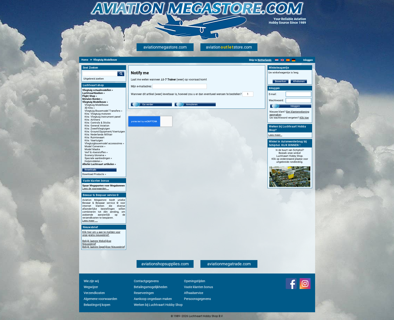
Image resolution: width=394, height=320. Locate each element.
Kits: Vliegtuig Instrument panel (103, 116)
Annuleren (191, 104)
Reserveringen (144, 293)
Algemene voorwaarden (100, 299)
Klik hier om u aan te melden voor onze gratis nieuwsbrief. (101, 234)
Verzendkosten (94, 293)
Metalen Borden (91, 99)
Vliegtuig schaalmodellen (96, 90)
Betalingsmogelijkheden (150, 287)
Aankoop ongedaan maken (153, 299)
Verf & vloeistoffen (95, 152)
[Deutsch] (293, 60)
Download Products (93, 174)
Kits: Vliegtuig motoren (98, 113)
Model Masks (92, 149)
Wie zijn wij (91, 281)
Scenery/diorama (94, 155)
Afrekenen (299, 81)
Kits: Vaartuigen (94, 140)
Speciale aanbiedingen (97, 158)
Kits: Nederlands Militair (98, 134)
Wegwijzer (91, 287)
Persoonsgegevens (197, 299)
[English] (282, 60)
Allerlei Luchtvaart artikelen (98, 164)
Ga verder (147, 104)
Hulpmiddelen (92, 161)
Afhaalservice (193, 293)
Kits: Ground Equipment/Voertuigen (105, 131)
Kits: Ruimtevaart (94, 137)
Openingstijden (194, 281)
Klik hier (304, 117)
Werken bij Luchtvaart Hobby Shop (158, 305)
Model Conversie (94, 146)
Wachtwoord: (276, 100)
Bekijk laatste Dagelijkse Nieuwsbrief (103, 246)
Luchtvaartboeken (92, 93)
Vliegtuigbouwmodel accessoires (103, 143)
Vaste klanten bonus (198, 287)
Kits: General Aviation (97, 125)
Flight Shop (88, 96)
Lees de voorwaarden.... (95, 188)
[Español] (288, 60)
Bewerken (280, 81)
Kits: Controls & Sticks (97, 122)
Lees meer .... (90, 220)
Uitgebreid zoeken (93, 78)
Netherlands (265, 60)
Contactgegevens (146, 281)
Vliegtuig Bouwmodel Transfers (102, 110)
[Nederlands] (276, 60)
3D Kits (89, 107)
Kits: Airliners (92, 119)
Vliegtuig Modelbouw (94, 102)
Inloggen (295, 106)
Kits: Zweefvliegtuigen (97, 128)
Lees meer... (275, 135)
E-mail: (273, 94)
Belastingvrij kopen (97, 305)
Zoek (120, 73)
